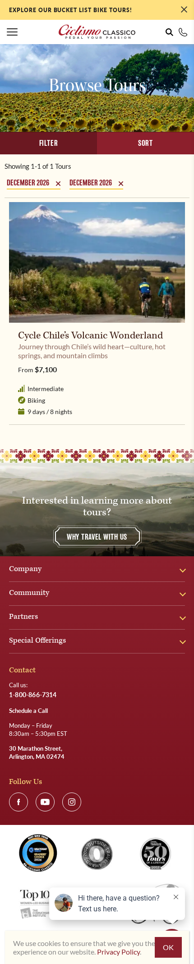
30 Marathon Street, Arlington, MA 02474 (37, 752)
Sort (145, 143)
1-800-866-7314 (183, 32)
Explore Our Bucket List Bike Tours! (70, 10)
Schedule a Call (28, 710)
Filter (48, 143)
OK (168, 947)
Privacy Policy (118, 951)
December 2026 (28, 183)
